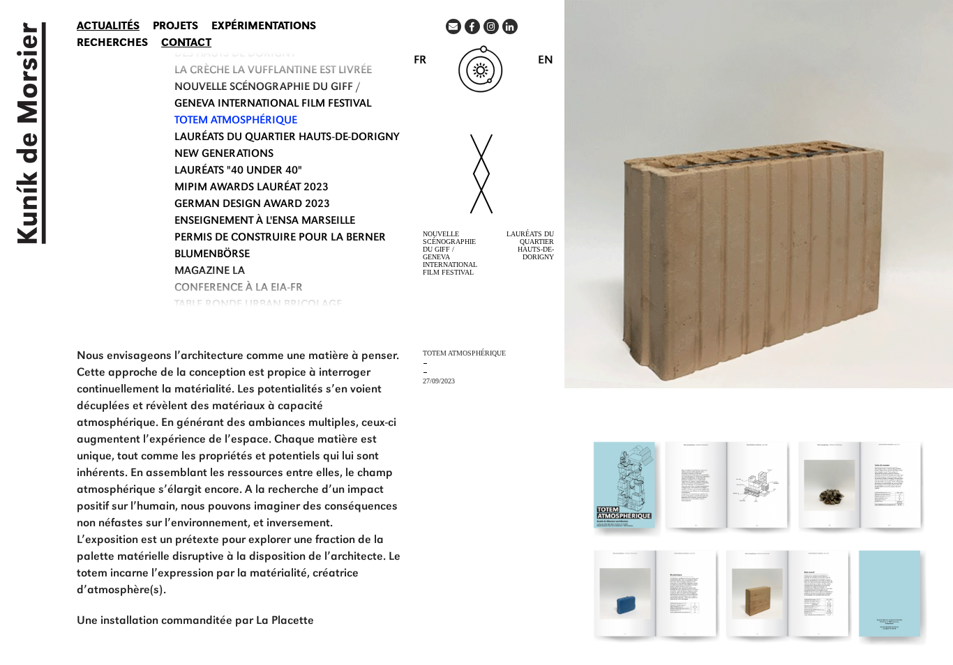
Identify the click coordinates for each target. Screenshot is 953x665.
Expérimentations (263, 27)
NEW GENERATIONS (223, 154)
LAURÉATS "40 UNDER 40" (238, 171)
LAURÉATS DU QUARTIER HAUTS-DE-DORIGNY (286, 138)
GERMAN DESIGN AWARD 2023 (252, 205)
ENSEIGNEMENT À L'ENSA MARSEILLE (264, 221)
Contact (186, 43)
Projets (175, 27)
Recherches (112, 43)
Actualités (108, 27)
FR (420, 61)
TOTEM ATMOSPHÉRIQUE (235, 121)
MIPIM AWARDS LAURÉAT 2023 (251, 188)
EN (545, 61)
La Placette (285, 621)
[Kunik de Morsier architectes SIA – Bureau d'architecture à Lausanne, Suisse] (28, 133)
